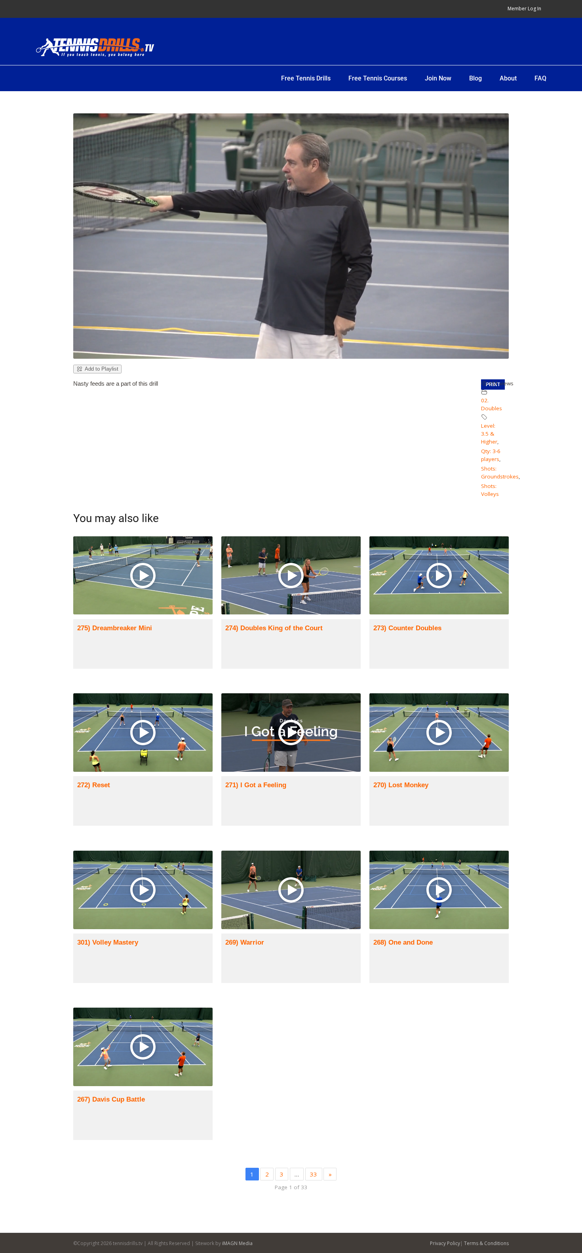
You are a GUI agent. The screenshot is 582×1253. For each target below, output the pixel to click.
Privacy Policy (445, 1243)
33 (313, 1174)
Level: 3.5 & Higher (489, 434)
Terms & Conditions (486, 1243)
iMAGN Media (237, 1243)
